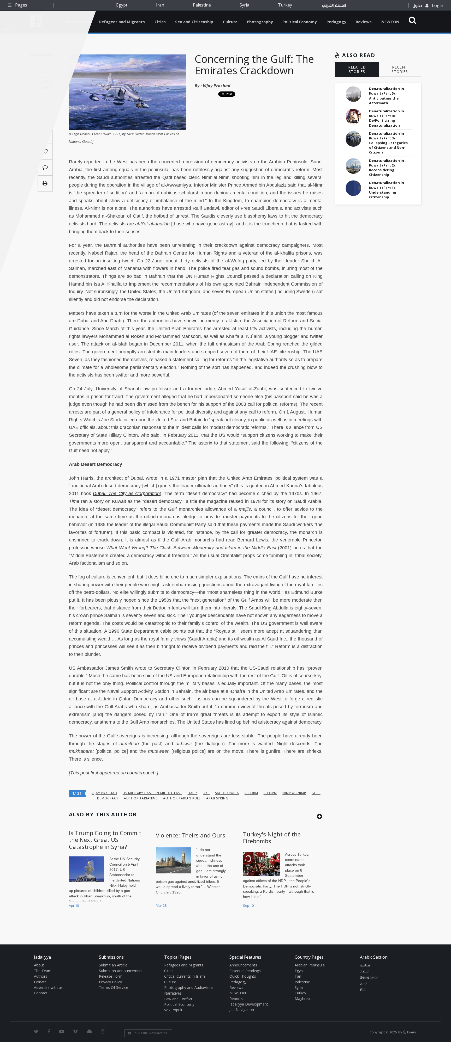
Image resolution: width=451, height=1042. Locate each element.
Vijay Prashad (216, 86)
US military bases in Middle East (152, 793)
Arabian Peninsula (310, 965)
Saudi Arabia (227, 793)
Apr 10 (74, 905)
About (39, 965)
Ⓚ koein (409, 1032)
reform (251, 793)
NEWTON (390, 21)
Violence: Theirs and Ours (190, 835)
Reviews (364, 21)
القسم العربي (334, 5)
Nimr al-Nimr (294, 793)
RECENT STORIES (399, 69)
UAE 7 (193, 793)
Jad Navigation (241, 1009)
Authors (40, 976)
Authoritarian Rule (181, 798)
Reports (236, 998)
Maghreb (302, 998)
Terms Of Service (113, 987)
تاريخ (363, 983)
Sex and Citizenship (194, 21)
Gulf (316, 793)
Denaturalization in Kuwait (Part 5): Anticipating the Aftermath (386, 95)
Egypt (121, 5)
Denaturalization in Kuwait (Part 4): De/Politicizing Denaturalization (386, 118)
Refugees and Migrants (122, 21)
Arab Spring (217, 798)
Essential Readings (245, 970)
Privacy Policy (110, 981)
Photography (260, 21)
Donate (40, 981)
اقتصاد (364, 971)
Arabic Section (374, 957)
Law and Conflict (178, 998)
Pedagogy (336, 21)
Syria (244, 5)
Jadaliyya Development (248, 1004)
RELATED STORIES (357, 69)
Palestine (202, 5)
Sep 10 (248, 905)
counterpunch (141, 772)
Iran (160, 5)
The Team (42, 970)
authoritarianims (141, 798)
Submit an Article (113, 965)
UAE (206, 793)
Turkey (285, 5)
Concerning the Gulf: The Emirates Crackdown (254, 64)
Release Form (110, 976)
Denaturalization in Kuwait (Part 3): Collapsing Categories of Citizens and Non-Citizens (388, 143)
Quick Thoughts (242, 976)
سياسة (365, 965)
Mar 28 (161, 905)
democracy (107, 798)
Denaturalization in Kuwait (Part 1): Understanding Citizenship (386, 189)
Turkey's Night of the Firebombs (272, 837)
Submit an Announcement (121, 970)
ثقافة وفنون (369, 977)
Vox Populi (173, 1009)
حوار (363, 989)
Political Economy (299, 21)
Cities (160, 21)
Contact (40, 992)
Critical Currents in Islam (184, 976)
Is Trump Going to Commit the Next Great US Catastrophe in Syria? (105, 839)
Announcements (243, 965)
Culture (230, 21)
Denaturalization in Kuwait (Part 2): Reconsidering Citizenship (386, 167)
